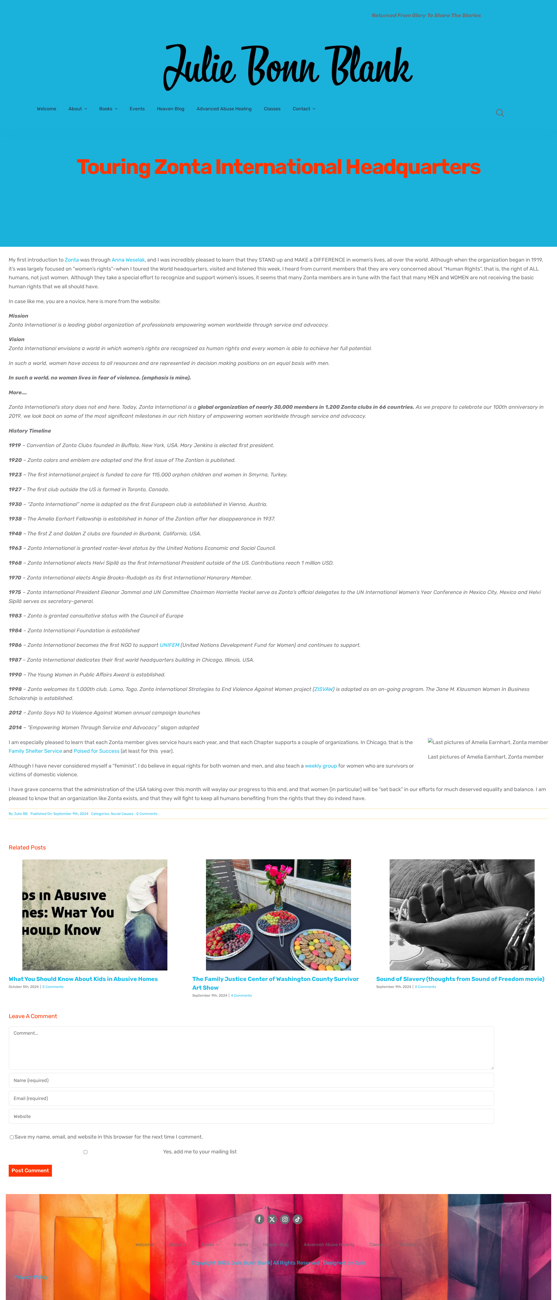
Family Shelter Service (35, 751)
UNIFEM (169, 645)
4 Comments (241, 995)
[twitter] (272, 1219)
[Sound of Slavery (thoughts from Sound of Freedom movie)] (462, 915)
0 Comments (147, 814)
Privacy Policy (31, 1277)
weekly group (321, 766)
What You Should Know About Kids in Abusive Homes (83, 978)
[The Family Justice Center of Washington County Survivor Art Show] (278, 915)
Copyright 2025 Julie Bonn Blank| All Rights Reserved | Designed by (272, 1263)
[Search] (500, 112)
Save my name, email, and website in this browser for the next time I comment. (109, 1137)
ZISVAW (323, 689)
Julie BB (21, 814)
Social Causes (122, 814)
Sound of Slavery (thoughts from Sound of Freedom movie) (460, 978)
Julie (360, 1263)
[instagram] (285, 1219)
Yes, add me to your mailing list (199, 1151)
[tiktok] (298, 1219)
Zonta (72, 260)
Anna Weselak (128, 260)
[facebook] (259, 1219)
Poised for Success (97, 751)
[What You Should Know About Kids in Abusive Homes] (94, 915)
